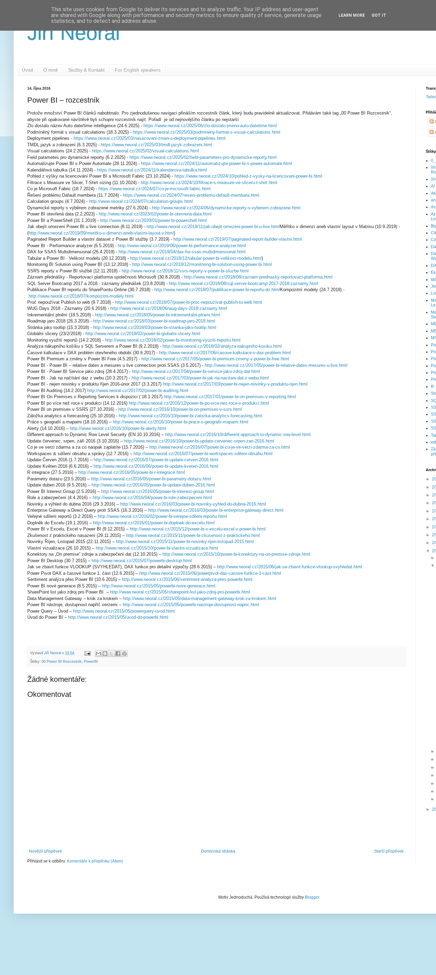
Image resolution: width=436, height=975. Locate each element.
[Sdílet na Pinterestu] (124, 653)
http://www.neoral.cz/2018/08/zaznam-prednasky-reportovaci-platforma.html (258, 277)
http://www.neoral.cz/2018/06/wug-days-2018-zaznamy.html (168, 308)
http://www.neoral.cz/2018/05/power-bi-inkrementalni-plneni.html (157, 314)
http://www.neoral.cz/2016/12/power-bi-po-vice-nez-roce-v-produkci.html (198, 403)
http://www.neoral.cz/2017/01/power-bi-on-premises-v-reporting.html (230, 396)
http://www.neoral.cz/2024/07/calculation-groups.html (141, 201)
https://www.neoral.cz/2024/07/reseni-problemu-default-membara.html (191, 195)
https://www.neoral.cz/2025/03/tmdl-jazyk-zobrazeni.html (156, 144)
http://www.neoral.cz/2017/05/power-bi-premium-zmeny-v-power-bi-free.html (215, 358)
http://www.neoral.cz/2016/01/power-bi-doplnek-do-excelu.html (154, 522)
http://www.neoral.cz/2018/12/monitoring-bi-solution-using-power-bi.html (202, 264)
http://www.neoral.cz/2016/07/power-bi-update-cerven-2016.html (156, 459)
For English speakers (137, 70)
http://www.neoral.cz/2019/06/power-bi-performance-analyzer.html (182, 245)
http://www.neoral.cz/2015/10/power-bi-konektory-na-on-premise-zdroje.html (236, 554)
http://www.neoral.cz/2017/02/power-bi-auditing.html (137, 390)
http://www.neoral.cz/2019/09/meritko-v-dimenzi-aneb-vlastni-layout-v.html (101, 233)
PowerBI (91, 661)
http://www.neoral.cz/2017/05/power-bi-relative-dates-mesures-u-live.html (276, 365)
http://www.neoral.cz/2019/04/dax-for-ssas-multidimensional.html (182, 251)
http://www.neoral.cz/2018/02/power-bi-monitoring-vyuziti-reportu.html (172, 340)
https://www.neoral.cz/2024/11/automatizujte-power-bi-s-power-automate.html (216, 163)
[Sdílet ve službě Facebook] (117, 653)
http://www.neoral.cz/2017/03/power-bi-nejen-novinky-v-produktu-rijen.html (235, 384)
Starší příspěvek (389, 851)
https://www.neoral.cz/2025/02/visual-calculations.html (145, 150)
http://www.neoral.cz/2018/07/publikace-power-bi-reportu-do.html (217, 289)
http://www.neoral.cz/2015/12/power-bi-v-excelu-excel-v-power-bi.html (198, 528)
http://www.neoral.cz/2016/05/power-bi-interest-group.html (157, 491)
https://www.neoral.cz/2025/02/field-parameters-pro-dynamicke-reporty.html (203, 157)
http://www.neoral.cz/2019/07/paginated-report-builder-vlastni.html (237, 239)
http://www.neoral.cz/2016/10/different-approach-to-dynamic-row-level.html (238, 434)
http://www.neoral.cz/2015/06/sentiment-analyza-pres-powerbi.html (187, 579)
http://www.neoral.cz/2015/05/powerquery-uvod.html (124, 611)
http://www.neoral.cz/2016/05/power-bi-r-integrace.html (131, 472)
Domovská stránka (218, 851)
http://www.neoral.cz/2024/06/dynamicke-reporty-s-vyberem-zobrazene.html (226, 207)
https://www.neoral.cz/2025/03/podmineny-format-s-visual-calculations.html (206, 132)
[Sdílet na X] (111, 653)
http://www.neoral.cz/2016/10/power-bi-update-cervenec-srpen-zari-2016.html (199, 441)
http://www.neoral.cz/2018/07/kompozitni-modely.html (81, 296)
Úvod (27, 70)
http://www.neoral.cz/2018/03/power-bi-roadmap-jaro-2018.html (154, 321)
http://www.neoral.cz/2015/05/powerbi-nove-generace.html (158, 585)
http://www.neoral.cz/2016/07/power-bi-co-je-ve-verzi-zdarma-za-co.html (219, 447)
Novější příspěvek (45, 851)
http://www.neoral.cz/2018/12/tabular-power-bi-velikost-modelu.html (196, 258)
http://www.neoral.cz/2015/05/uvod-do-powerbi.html (118, 617)
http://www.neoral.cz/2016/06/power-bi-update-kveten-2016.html (156, 466)
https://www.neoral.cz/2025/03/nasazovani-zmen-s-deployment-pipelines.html (149, 138)
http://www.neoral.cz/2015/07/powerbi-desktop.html (142, 560)
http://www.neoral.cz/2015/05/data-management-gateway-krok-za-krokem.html (199, 598)
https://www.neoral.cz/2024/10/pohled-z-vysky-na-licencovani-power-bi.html (248, 176)
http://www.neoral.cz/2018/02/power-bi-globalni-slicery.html (142, 333)
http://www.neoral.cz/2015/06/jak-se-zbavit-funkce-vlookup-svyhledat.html (289, 566)
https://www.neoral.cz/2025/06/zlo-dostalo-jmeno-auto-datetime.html (210, 125)
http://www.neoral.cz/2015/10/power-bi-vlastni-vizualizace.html (157, 548)
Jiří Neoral (73, 32)
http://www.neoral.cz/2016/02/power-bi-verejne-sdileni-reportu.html (162, 516)
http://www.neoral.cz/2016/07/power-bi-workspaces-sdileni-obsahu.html (203, 453)
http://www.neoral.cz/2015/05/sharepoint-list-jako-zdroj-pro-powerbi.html (180, 592)
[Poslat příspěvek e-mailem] (87, 653)
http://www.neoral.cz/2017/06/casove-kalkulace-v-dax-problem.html (225, 352)
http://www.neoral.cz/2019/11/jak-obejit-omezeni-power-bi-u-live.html (213, 226)
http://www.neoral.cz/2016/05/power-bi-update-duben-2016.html (153, 484)
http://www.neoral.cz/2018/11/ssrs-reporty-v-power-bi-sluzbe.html (185, 270)
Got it (379, 15)
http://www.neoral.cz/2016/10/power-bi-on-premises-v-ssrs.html (180, 409)
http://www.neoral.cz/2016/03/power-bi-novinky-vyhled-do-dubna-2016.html (193, 504)
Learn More (352, 15)
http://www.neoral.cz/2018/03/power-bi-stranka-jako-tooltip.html (154, 327)
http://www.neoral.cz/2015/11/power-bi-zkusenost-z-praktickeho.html (193, 535)
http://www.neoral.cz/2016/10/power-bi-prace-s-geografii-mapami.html (181, 421)
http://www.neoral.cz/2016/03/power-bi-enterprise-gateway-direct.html (215, 510)
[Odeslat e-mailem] (98, 653)
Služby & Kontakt (86, 70)
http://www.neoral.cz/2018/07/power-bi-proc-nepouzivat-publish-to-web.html (188, 302)
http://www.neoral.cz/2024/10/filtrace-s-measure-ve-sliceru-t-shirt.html (209, 182)
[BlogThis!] (105, 653)
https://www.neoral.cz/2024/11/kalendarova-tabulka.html (152, 169)
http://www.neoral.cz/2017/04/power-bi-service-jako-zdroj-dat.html (195, 371)
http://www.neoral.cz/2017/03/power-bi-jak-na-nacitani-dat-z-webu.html (200, 377)
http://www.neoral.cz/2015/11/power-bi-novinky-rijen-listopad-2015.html (185, 541)
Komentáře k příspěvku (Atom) (95, 861)
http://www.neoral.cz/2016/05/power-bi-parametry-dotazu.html (151, 478)
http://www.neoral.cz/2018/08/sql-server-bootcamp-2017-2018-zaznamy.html (243, 283)
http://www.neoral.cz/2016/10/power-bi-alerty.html (118, 428)
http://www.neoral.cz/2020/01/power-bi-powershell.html (153, 220)
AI (433, 186)
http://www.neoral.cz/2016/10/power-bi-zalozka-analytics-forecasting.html (190, 415)
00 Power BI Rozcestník (62, 661)
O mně (50, 70)
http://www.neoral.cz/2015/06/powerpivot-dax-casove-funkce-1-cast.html (210, 573)
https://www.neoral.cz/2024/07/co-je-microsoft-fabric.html (154, 188)
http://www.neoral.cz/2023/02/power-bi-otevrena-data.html (155, 213)
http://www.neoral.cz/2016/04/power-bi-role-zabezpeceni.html (152, 497)
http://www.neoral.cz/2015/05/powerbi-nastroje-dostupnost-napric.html (191, 604)
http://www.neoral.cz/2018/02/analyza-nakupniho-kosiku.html (222, 346)
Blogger (312, 897)
